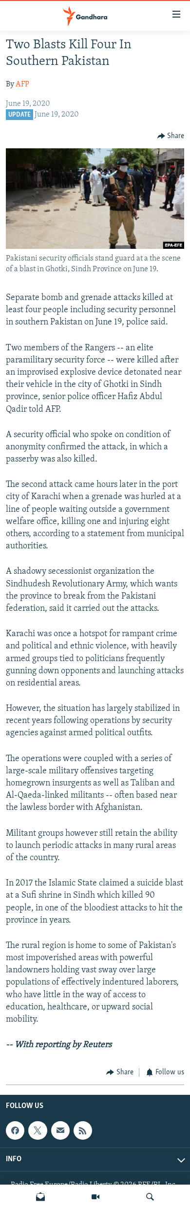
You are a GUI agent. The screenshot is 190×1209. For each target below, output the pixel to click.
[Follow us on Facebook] (15, 1130)
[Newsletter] (40, 1197)
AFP (22, 84)
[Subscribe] (60, 1130)
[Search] (150, 1197)
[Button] (171, 136)
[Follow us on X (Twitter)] (37, 1130)
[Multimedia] (95, 1197)
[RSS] (83, 1130)
